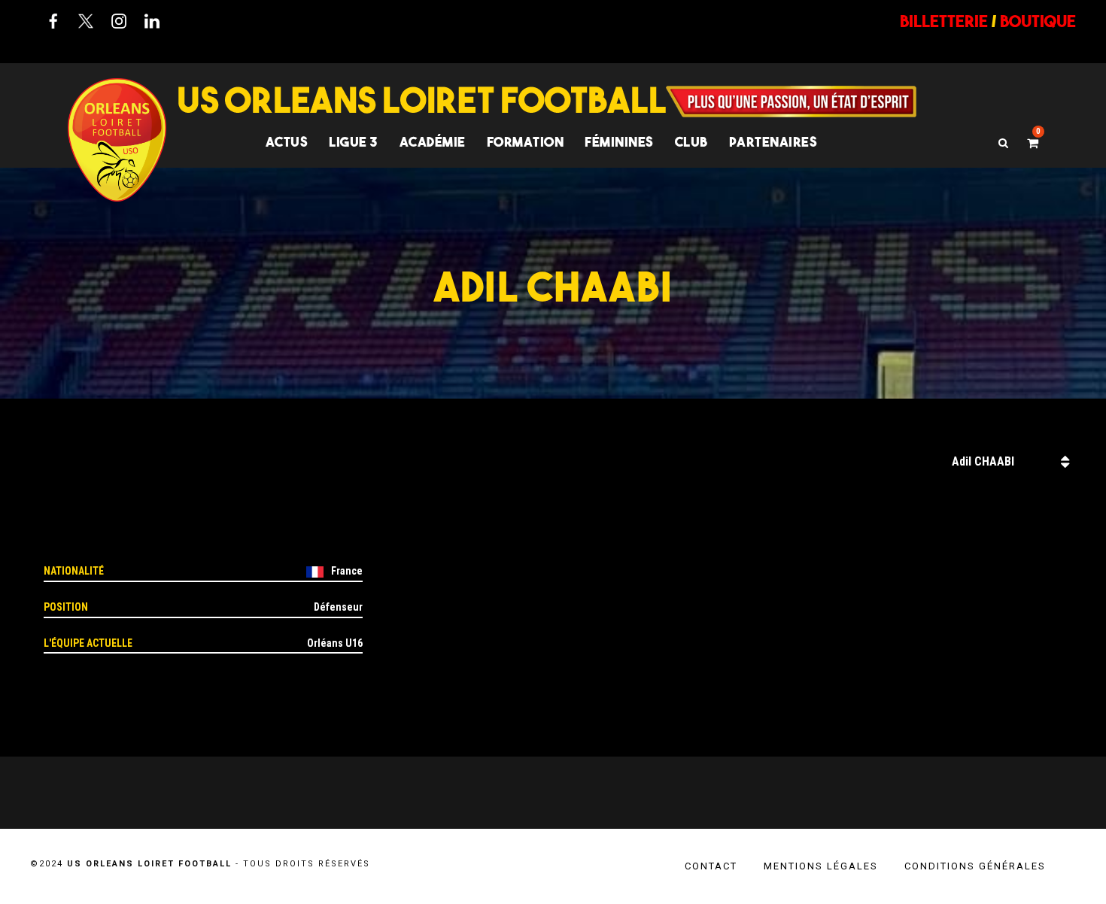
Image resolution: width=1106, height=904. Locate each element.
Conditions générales (975, 866)
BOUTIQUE (1038, 21)
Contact (711, 866)
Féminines (619, 141)
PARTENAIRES (773, 141)
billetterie (944, 21)
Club (691, 141)
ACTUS (287, 141)
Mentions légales (821, 866)
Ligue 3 (353, 141)
